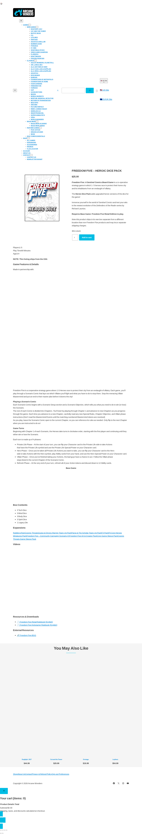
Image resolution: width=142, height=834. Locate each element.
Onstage (86, 759)
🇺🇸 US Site (104, 90)
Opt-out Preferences (60, 774)
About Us (21, 774)
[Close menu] (21, 20)
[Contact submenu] (31, 155)
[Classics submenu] (35, 61)
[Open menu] (15, 90)
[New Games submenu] (37, 27)
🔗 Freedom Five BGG (26, 635)
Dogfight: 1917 (27, 759)
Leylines (115, 759)
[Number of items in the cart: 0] (97, 91)
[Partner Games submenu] (40, 128)
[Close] (4, 791)
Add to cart (87, 237)
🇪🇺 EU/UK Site (106, 99)
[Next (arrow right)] (2, 833)
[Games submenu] (29, 25)
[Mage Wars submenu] (37, 121)
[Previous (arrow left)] (1, 833)
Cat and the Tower (56, 759)
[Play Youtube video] (71, 580)
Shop (15, 774)
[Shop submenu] (28, 138)
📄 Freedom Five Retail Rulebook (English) (35, 622)
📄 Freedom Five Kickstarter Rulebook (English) (37, 625)
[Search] (90, 90)
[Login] (57, 90)
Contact (28, 774)
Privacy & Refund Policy (42, 774)
